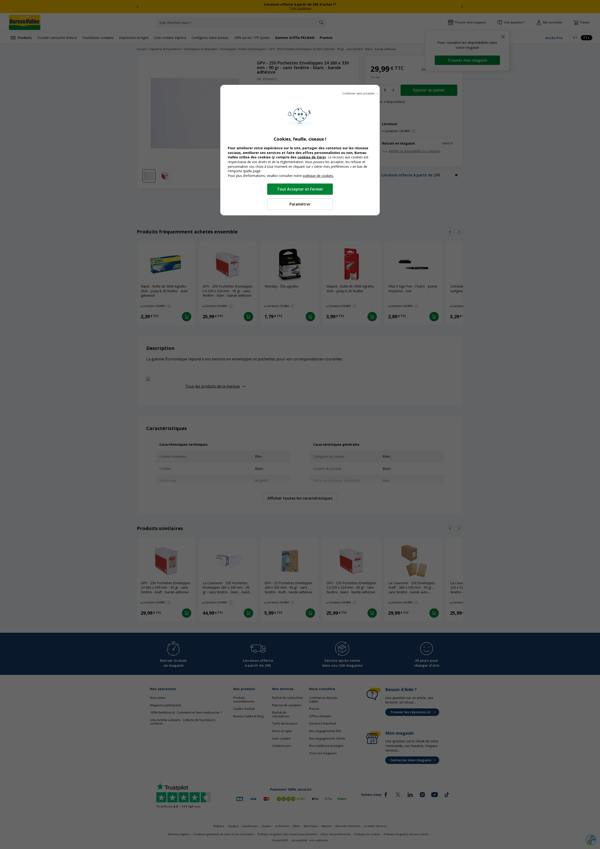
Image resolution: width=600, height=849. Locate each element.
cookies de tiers (311, 157)
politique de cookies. (318, 175)
